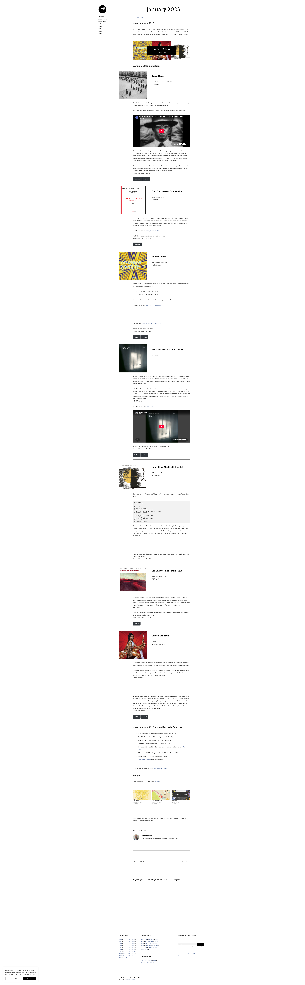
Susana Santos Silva (148, 820)
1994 (120, 955)
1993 (124, 955)
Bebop (146, 960)
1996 (129, 953)
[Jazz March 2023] (181, 795)
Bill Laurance (148, 818)
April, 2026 (151, 939)
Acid (142, 960)
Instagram (125, 976)
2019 (133, 941)
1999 (133, 951)
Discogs (145, 337)
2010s (100, 28)
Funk (154, 960)
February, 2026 (149, 941)
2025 (124, 939)
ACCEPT (29, 978)
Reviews (100, 24)
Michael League (182, 818)
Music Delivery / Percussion (153, 305)
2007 (133, 947)
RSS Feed (137, 976)
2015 (133, 943)
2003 (133, 949)
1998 (120, 953)
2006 (120, 949)
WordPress (133, 976)
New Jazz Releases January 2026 (151, 323)
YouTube (129, 976)
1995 (133, 953)
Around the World (102, 19)
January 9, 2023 (138, 17)
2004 (129, 949)
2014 (120, 945)
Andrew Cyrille (140, 818)
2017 (124, 943)
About (179, 954)
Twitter (145, 455)
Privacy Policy (192, 954)
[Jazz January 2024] (142, 795)
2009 (124, 947)
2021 (124, 941)
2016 (129, 943)
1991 (133, 955)
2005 (124, 949)
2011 (133, 945)
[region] (20, 974)
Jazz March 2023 (176, 800)
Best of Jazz (102, 9)
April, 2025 (144, 947)
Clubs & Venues (102, 21)
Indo (147, 962)
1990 (120, 957)
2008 (129, 947)
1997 (124, 953)
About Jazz (101, 16)
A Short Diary (149, 406)
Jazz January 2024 (137, 800)
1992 (129, 955)
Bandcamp (137, 179)
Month (144, 816)
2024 (129, 939)
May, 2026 (144, 939)
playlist (156, 781)
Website (146, 179)
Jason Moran (160, 818)
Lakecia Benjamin (174, 818)
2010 (120, 947)
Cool (150, 960)
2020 (129, 941)
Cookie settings (13, 978)
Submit (201, 944)
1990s (100, 33)
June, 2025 (148, 945)
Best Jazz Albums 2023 (160, 768)
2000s (100, 31)
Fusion (142, 962)
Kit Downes (166, 818)
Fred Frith (153, 818)
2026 (120, 939)
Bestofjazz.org (131, 979)
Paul (150, 835)
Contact (185, 954)
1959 (127, 957)
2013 (124, 945)
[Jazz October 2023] (161, 795)
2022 (120, 941)
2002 (120, 951)
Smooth (151, 962)
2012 (129, 945)
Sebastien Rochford (138, 820)
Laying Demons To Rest (152, 230)
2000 (129, 951)
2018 (120, 943)
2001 (124, 951)
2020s (100, 26)
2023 (140, 816)
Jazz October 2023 (157, 800)
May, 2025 (155, 945)
